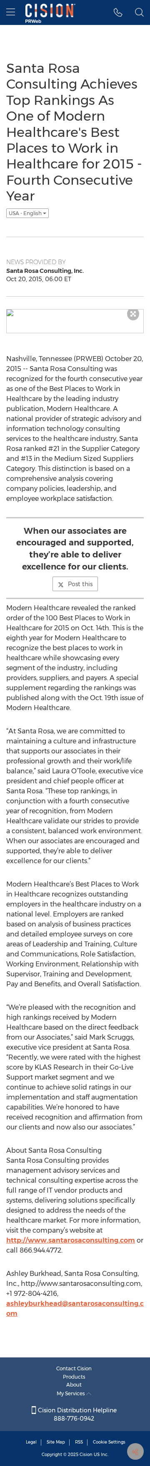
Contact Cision (74, 1368)
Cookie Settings (109, 1442)
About (74, 1385)
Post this (80, 584)
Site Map (56, 1442)
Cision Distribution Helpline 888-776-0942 (76, 1414)
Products (74, 1377)
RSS (79, 1442)
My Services (71, 1393)
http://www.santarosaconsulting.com (70, 1240)
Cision (86, 1454)
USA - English (26, 213)
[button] (118, 12)
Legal (31, 1442)
